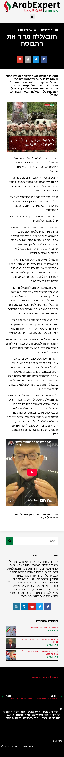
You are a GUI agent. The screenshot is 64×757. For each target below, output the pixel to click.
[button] (32, 16)
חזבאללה (46, 30)
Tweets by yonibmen (45, 677)
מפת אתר (57, 740)
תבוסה (10, 718)
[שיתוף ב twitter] (36, 59)
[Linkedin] (24, 606)
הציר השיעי (33, 711)
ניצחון (43, 718)
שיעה (18, 718)
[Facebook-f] (47, 606)
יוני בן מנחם (23, 714)
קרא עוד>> (52, 630)
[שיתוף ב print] (28, 59)
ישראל (11, 714)
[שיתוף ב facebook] (44, 59)
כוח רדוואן (54, 718)
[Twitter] (39, 606)
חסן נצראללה (40, 714)
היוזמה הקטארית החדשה (44, 627)
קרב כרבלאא (30, 718)
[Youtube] (32, 606)
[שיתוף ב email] (20, 59)
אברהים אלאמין (51, 711)
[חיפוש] (9, 541)
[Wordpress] (16, 606)
